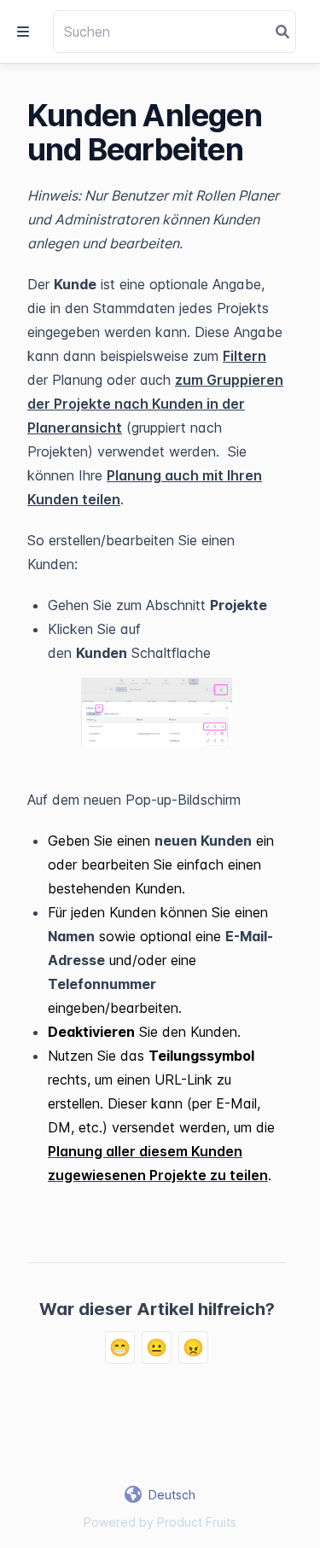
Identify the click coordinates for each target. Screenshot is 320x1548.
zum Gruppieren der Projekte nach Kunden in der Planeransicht (155, 403)
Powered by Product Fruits (160, 1522)
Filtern (244, 355)
